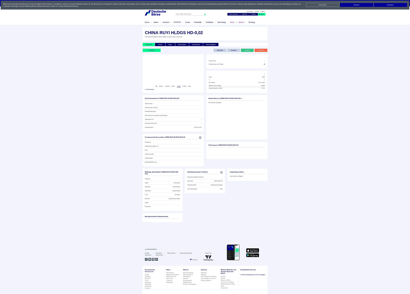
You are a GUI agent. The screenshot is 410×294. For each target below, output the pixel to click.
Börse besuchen (188, 272)
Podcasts (169, 280)
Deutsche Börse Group (228, 284)
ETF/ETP (177, 22)
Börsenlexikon (187, 280)
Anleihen (166, 22)
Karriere (223, 276)
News (232, 22)
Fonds (187, 22)
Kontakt (257, 11)
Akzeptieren (390, 5)
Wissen (241, 22)
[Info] (200, 137)
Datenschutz (159, 255)
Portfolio (253, 14)
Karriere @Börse (206, 280)
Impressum (148, 255)
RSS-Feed (169, 278)
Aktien (156, 22)
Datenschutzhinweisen (71, 6)
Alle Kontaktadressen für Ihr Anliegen (252, 274)
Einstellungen (323, 5)
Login (262, 14)
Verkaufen (261, 50)
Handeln (185, 278)
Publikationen (187, 282)
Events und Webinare (189, 284)
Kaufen (247, 50)
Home (147, 22)
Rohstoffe (197, 22)
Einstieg (252, 22)
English (262, 11)
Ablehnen (356, 5)
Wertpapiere (186, 276)
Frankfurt (152, 50)
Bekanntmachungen (172, 274)
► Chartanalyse (149, 89)
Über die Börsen (188, 274)
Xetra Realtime (233, 14)
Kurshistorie (196, 44)
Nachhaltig (221, 22)
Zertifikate (209, 22)
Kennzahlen (182, 44)
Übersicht (149, 44)
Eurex (222, 286)
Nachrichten (170, 272)
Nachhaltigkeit (211, 44)
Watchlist (244, 14)
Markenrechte (171, 253)
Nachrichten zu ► (225, 98)
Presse (223, 278)
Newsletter (250, 11)
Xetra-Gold (224, 288)
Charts (160, 44)
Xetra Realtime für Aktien (208, 276)
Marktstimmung (171, 276)
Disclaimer (159, 253)
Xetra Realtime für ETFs (208, 278)
